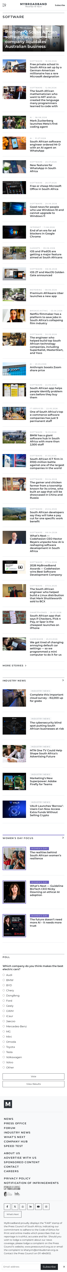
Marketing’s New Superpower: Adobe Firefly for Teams (43, 781)
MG (8, 1031)
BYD (9, 985)
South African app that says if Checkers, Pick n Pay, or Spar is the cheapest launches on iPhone (45, 622)
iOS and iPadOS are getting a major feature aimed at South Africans (46, 254)
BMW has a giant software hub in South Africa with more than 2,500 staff (45, 440)
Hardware (36, 639)
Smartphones (38, 612)
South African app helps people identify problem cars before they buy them (46, 393)
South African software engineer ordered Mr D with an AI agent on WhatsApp (45, 146)
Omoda (11, 1041)
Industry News (40, 691)
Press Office (15, 1123)
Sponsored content (22, 1162)
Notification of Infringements (31, 1182)
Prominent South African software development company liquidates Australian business (31, 39)
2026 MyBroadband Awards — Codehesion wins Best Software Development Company (46, 570)
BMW (9, 980)
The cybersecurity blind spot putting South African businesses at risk (47, 725)
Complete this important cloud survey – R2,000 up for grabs (46, 697)
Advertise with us (20, 1157)
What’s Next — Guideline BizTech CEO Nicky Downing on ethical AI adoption (46, 890)
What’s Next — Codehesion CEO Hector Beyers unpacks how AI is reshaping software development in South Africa (47, 543)
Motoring (36, 290)
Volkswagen (14, 1057)
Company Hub (16, 1141)
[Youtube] (38, 1206)
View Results (33, 1084)
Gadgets (35, 248)
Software (11, 28)
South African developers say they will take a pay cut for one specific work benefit (47, 517)
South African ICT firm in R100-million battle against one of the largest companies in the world (47, 463)
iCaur (9, 1016)
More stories (13, 665)
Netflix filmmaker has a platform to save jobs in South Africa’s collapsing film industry (46, 318)
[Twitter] (15, 1206)
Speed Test (13, 1146)
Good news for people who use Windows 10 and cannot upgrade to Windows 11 (47, 211)
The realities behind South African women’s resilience (45, 855)
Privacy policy (17, 1178)
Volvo (9, 1062)
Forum (9, 1128)
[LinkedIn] (30, 1206)
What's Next (15, 1137)
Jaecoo (10, 1021)
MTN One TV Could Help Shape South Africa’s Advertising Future (46, 753)
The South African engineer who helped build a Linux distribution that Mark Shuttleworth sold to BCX (47, 595)
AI (31, 117)
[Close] (64, 1266)
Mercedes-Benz (16, 1026)
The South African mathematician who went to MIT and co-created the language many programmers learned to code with (44, 98)
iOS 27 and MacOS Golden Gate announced (47, 274)
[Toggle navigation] (4, 4)
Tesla (9, 1052)
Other (10, 1067)
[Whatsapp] (23, 1206)
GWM (9, 1011)
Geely (9, 1005)
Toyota (10, 1046)
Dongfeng (13, 995)
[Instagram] (46, 1206)
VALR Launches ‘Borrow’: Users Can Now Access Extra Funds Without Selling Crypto (46, 810)
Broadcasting (39, 311)
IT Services (37, 409)
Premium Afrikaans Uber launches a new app (47, 295)
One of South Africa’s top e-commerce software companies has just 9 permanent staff (46, 416)
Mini (9, 1036)
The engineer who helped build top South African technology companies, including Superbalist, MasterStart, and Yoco (46, 345)
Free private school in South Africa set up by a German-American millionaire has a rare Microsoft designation (46, 70)
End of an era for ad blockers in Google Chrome (43, 233)
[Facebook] (7, 1206)
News (8, 1118)
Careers (11, 1171)
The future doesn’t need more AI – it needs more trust (46, 922)
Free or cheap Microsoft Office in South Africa (45, 187)
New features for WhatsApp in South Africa (43, 168)
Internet (35, 227)
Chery (10, 990)
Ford (9, 1000)
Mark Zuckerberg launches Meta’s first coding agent (44, 123)
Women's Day (39, 848)
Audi (9, 975)
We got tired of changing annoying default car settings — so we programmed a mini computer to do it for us (46, 648)
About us (12, 1153)
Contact (11, 1166)
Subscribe (49, 1266)
